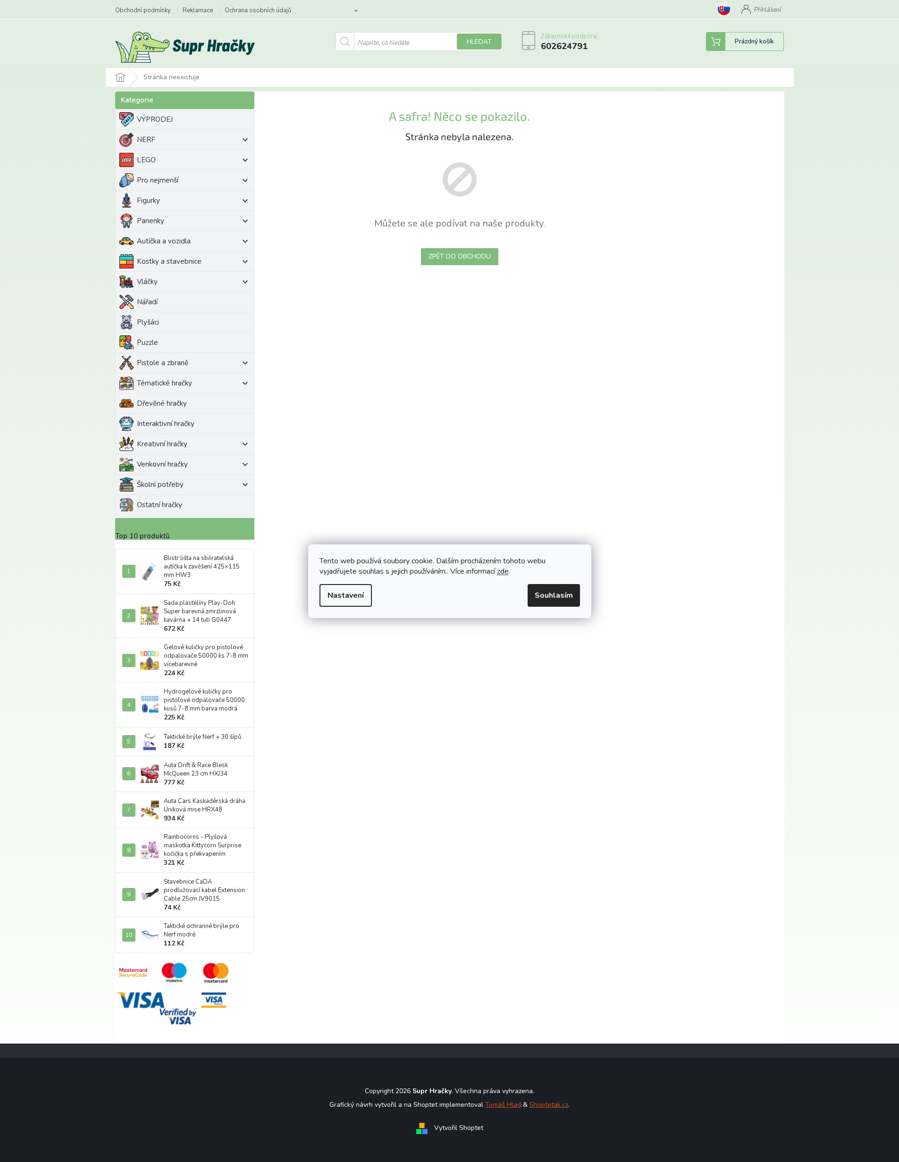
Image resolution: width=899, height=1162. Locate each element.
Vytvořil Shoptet (458, 1127)
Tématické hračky (164, 383)
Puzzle (147, 342)
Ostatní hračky (159, 505)
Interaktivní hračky (165, 423)
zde (503, 571)
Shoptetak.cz (548, 1104)
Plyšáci (148, 322)
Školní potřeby (160, 484)
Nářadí (147, 302)
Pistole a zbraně (162, 363)
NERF (146, 139)
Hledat (479, 41)
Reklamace (198, 10)
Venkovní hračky (162, 464)
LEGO (146, 160)
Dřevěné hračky (162, 403)
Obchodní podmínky (143, 10)
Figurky (148, 200)
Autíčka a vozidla (164, 241)
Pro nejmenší (157, 180)
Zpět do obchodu (459, 256)
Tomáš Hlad (503, 1104)
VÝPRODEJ (155, 119)
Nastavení (346, 595)
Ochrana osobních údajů (258, 10)
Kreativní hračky (162, 444)
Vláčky (147, 281)
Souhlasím (554, 595)
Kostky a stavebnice (169, 261)
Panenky (150, 221)
